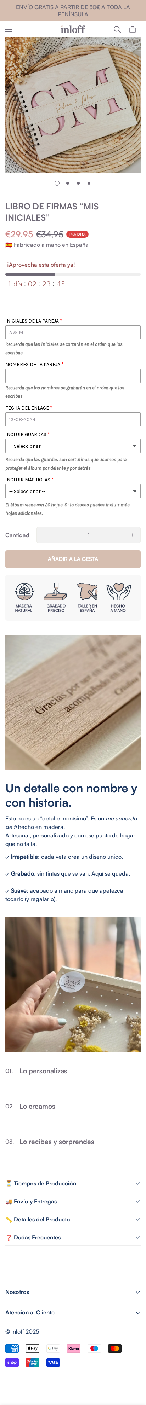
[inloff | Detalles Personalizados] (73, 29)
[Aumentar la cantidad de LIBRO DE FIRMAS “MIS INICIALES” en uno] (132, 535)
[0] (132, 29)
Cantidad (17, 535)
